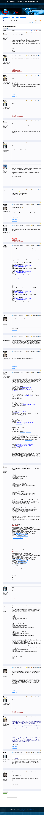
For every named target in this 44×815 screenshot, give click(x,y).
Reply (40, 55)
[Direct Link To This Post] (12, 55)
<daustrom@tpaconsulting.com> (18, 533)
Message (13, 30)
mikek (4, 752)
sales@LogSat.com (31, 809)
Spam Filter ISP (10, 20)
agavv (4, 162)
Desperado (5, 55)
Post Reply (5, 28)
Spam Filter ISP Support (16, 20)
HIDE (20, 525)
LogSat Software (14, 94)
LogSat (4, 75)
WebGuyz (5, 189)
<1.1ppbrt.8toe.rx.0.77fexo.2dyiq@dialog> (22, 534)
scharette (5, 32)
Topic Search (34, 30)
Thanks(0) (33, 55)
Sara (4, 245)
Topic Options (39, 30)
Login (40, 22)
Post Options (28, 55)
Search (34, 22)
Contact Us (22, 810)
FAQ (30, 22)
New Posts (37, 20)
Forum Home (5, 20)
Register (37, 22)
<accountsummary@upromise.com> (22, 536)
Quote (37, 55)
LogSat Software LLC (22, 809)
